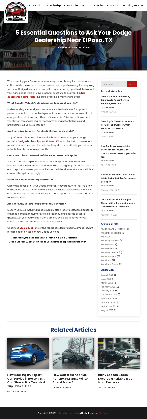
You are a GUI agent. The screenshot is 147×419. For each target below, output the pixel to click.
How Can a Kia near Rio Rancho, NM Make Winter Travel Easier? (71, 378)
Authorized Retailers (111, 232)
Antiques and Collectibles (113, 228)
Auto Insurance (108, 256)
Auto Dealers (107, 248)
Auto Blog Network (132, 5)
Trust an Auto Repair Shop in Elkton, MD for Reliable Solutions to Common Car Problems (118, 203)
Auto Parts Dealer (109, 264)
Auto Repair (33, 5)
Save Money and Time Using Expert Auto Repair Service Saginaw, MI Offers (115, 100)
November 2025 (109, 298)
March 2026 (107, 282)
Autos (84, 5)
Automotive (17, 5)
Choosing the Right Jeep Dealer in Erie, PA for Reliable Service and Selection (118, 178)
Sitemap (104, 413)
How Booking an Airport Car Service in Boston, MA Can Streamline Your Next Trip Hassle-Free (26, 380)
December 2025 (109, 294)
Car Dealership (52, 5)
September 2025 (109, 306)
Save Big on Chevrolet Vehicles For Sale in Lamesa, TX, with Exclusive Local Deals (117, 125)
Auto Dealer (107, 244)
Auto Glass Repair (109, 252)
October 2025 (108, 302)
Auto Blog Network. (69, 413)
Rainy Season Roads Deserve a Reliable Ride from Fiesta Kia (115, 378)
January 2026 (108, 290)
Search (131, 84)
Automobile (71, 5)
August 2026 (107, 275)
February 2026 (108, 286)
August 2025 (107, 310)
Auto (87, 47)
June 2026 (106, 279)
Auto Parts (112, 5)
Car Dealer (97, 5)
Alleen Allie (65, 47)
